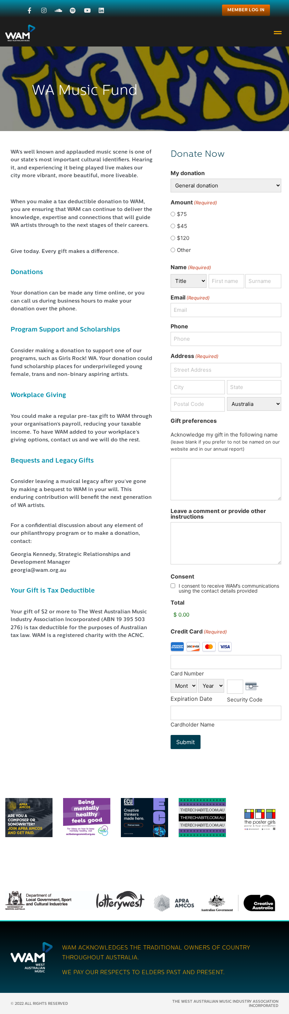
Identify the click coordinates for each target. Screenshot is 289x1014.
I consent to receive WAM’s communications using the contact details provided (229, 588)
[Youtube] (87, 10)
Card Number (187, 673)
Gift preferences (194, 420)
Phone (179, 326)
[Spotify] (73, 10)
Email (190, 297)
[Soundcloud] (58, 10)
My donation (188, 173)
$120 (183, 238)
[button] (278, 33)
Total (177, 602)
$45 (182, 226)
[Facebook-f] (30, 10)
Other (184, 250)
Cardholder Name (193, 724)
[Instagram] (44, 10)
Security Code (245, 699)
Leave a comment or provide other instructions (218, 513)
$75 (182, 214)
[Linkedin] (101, 10)
